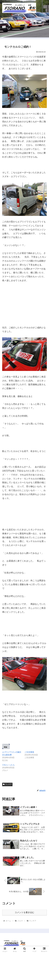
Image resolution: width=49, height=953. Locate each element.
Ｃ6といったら (8, 765)
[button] (43, 569)
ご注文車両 (29, 752)
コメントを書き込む (24, 912)
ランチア (8, 784)
